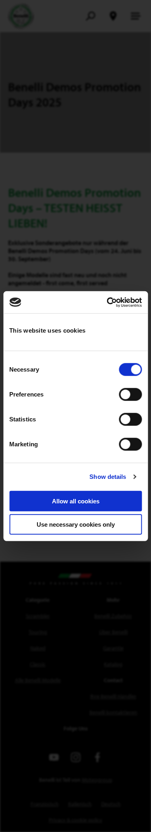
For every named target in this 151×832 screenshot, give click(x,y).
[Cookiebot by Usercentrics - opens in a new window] (107, 302)
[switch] (130, 394)
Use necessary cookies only (76, 524)
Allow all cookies (75, 500)
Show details (107, 476)
